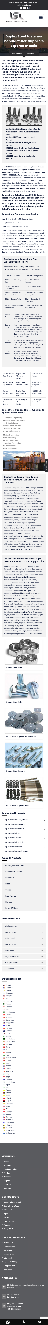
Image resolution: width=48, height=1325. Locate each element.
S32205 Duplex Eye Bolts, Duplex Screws (23, 148)
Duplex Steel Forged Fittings (16, 851)
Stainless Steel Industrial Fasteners (22, 188)
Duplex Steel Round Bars (14, 824)
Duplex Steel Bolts (14, 702)
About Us (7, 1165)
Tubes (8, 890)
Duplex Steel (17, 53)
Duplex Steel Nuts (14, 667)
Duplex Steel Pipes (12, 833)
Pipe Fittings (10, 896)
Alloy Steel (10, 938)
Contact (7, 1184)
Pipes (7, 884)
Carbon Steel (11, 932)
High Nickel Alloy (12, 956)
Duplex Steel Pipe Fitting (14, 842)
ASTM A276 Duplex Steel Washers (21, 736)
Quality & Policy (10, 1169)
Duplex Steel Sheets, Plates (16, 820)
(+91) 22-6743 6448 (15, 1304)
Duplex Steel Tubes (12, 837)
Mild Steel (9, 950)
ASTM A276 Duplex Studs (17, 805)
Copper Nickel (11, 962)
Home (6, 1161)
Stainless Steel (11, 926)
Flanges (8, 902)
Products (7, 1173)
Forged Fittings (11, 908)
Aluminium (9, 968)
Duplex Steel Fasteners (30, 88)
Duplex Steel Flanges (13, 846)
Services (7, 1177)
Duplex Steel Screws (15, 771)
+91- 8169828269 (30, 2)
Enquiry (7, 1181)
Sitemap (7, 1188)
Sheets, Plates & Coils (14, 865)
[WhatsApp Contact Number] (8, 1322)
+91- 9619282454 (16, 2)
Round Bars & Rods (13, 871)
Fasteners (30, 53)
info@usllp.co (25, 5)
